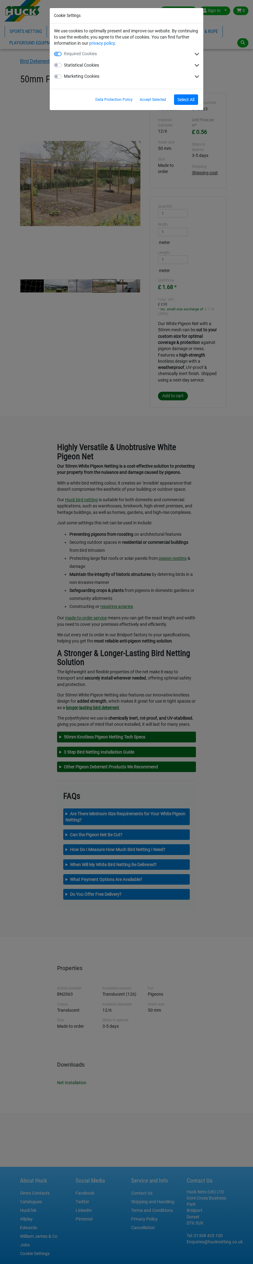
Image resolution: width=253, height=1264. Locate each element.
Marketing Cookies (81, 76)
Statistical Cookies (81, 65)
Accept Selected (153, 99)
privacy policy (102, 43)
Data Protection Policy (114, 99)
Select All (185, 99)
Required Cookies (80, 53)
